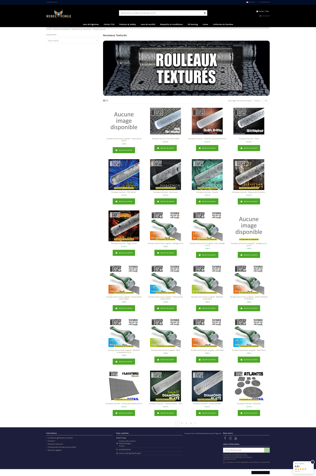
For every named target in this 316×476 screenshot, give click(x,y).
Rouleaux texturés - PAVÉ (249, 139)
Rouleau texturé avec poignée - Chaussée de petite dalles (124, 298)
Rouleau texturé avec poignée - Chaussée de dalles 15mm (165, 298)
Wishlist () (265, 2)
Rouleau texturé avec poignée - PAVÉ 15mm (249, 350)
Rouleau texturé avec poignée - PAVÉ (165, 350)
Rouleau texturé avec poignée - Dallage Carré (165, 243)
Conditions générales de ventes (60, 438)
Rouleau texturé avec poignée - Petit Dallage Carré (207, 244)
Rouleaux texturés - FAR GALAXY (123, 192)
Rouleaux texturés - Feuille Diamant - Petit (165, 404)
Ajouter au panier (125, 150)
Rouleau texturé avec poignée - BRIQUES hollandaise (207, 298)
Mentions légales (54, 450)
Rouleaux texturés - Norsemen (165, 192)
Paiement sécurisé (55, 444)
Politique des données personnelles (62, 447)
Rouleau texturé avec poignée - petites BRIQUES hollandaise (249, 298)
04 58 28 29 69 (125, 450)
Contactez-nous (51, 2)
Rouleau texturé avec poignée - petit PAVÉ (207, 350)
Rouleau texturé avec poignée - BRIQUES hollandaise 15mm (124, 351)
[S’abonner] (267, 450)
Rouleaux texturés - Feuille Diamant (207, 404)
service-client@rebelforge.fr (130, 453)
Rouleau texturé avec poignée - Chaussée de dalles (124, 140)
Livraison (51, 441)
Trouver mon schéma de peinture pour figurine (202, 433)
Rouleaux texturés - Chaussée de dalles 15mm (124, 404)
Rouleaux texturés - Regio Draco (124, 243)
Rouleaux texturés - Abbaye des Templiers (248, 192)
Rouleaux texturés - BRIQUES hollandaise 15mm (207, 139)
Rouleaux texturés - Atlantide (248, 404)
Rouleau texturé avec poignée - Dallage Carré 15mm (249, 244)
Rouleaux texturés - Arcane (207, 192)
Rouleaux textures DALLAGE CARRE (165, 139)
